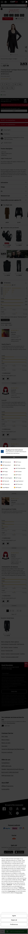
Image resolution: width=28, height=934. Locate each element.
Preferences (14, 924)
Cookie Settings (11, 891)
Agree (14, 915)
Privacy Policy (19, 892)
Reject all (14, 920)
